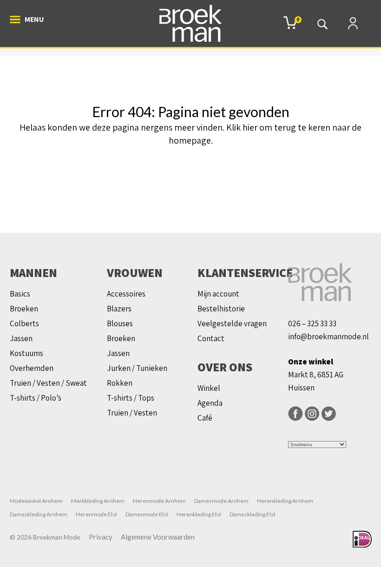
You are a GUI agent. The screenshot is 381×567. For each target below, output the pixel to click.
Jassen (21, 338)
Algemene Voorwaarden (158, 537)
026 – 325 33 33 (312, 323)
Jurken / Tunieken (137, 368)
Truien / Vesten (132, 413)
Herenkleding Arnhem (285, 500)
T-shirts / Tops (130, 398)
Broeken (24, 308)
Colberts (24, 323)
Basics (20, 294)
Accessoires (126, 294)
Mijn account (218, 294)
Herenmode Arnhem (159, 500)
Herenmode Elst (96, 514)
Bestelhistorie (221, 308)
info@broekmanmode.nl (328, 336)
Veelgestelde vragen (232, 323)
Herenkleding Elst (199, 514)
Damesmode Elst (146, 514)
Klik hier (241, 127)
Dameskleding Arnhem (38, 514)
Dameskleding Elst (253, 514)
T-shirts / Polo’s (35, 398)
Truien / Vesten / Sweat (48, 383)
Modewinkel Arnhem (36, 500)
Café (204, 418)
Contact (210, 338)
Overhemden (31, 368)
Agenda (210, 403)
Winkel (208, 388)
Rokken (119, 383)
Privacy (100, 537)
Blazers (119, 308)
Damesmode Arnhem (221, 500)
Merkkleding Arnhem (98, 500)
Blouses (120, 323)
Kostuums (26, 353)
